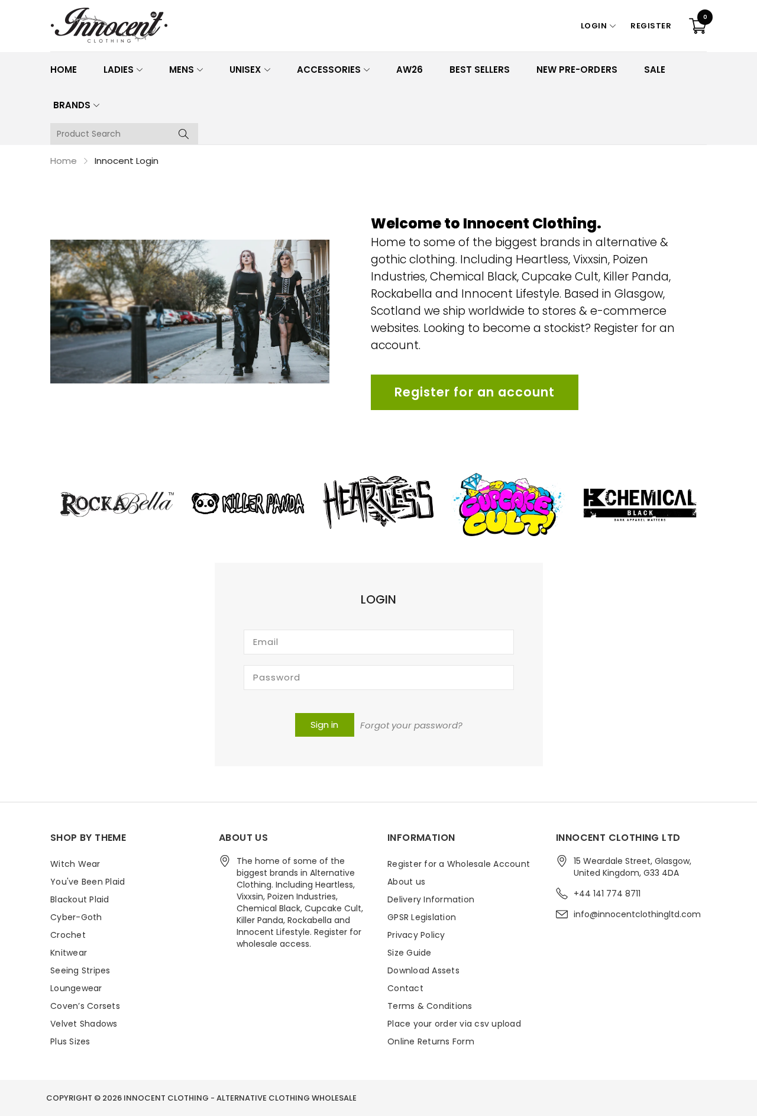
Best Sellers (479, 69)
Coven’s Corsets (85, 1006)
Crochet (68, 935)
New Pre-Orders (576, 69)
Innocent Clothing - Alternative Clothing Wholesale (240, 1098)
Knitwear (68, 953)
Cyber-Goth (76, 917)
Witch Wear (75, 864)
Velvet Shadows (84, 1024)
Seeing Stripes (80, 970)
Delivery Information (430, 899)
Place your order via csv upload (454, 1024)
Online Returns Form (430, 1041)
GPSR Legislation (421, 917)
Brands (71, 105)
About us (406, 882)
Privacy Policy (416, 935)
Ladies (118, 69)
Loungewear (76, 988)
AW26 (409, 69)
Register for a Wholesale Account (458, 864)
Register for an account (474, 392)
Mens (181, 69)
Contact (405, 988)
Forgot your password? (411, 725)
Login (594, 25)
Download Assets (423, 970)
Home (63, 69)
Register (650, 25)
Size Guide (409, 953)
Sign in (324, 724)
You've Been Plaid (87, 882)
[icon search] (183, 133)
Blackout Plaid (79, 899)
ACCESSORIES (329, 69)
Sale (654, 69)
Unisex (245, 69)
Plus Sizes (70, 1041)
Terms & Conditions (430, 1006)
